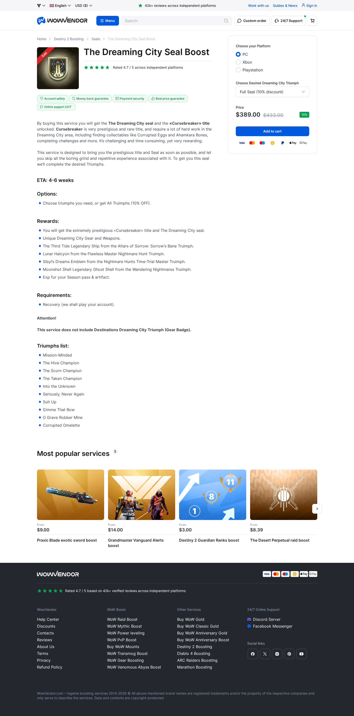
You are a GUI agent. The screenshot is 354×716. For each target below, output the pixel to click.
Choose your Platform (253, 46)
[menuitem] (58, 5)
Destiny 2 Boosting (69, 39)
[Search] (226, 20)
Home (41, 39)
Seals (95, 39)
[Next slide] (317, 509)
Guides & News (285, 5)
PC (245, 54)
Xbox (247, 62)
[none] (60, 5)
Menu (110, 21)
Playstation (253, 69)
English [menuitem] (60, 5)
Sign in (311, 5)
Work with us (258, 5)
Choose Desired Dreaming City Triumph (267, 83)
